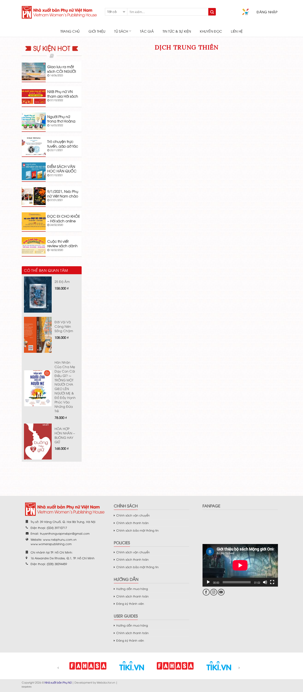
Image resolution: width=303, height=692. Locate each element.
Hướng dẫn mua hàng (132, 589)
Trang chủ (70, 31)
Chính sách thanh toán (132, 523)
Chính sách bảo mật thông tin (137, 530)
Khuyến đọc (211, 31)
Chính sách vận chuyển (133, 515)
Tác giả (147, 31)
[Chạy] (208, 582)
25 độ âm (62, 281)
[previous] (61, 671)
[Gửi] (212, 12)
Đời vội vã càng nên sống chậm (64, 326)
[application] (240, 565)
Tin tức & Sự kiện (177, 31)
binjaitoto (26, 686)
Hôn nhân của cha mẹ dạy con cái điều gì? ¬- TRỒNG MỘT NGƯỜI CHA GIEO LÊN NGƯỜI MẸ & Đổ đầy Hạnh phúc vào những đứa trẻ (65, 386)
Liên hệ (237, 31)
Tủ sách (121, 31)
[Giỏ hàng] (245, 12)
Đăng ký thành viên (130, 603)
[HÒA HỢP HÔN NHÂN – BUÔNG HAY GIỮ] (38, 441)
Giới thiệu (97, 31)
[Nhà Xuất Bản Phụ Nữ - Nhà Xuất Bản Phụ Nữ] (60, 12)
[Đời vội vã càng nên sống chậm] (38, 335)
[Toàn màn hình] (272, 582)
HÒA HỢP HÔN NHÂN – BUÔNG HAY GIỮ (65, 435)
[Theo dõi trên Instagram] (213, 592)
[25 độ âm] (38, 294)
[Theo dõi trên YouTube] (221, 592)
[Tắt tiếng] (265, 582)
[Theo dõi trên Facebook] (206, 592)
